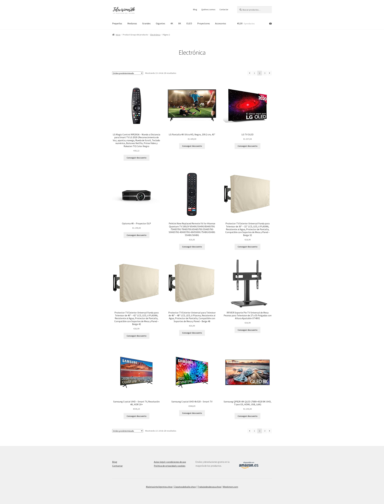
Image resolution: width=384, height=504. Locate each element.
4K (171, 23)
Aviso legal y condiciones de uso (170, 461)
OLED (189, 23)
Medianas (132, 23)
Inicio (118, 34)
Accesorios (220, 23)
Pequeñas (117, 23)
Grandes (146, 23)
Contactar (223, 9)
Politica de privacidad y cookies (169, 465)
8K (179, 23)
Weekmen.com (230, 486)
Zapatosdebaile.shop (185, 486)
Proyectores (203, 23)
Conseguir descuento (136, 157)
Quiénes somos (208, 9)
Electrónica (155, 34)
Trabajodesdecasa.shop (209, 486)
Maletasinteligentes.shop (159, 486)
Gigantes (160, 23)
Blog (195, 9)
